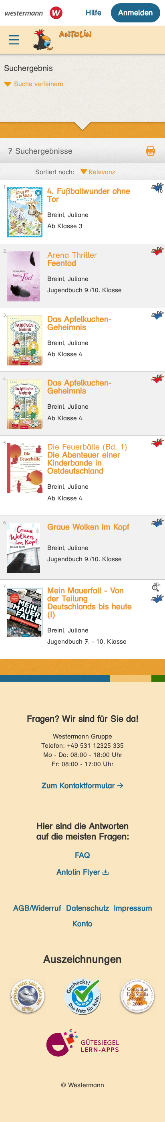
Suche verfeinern (38, 83)
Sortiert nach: (54, 172)
